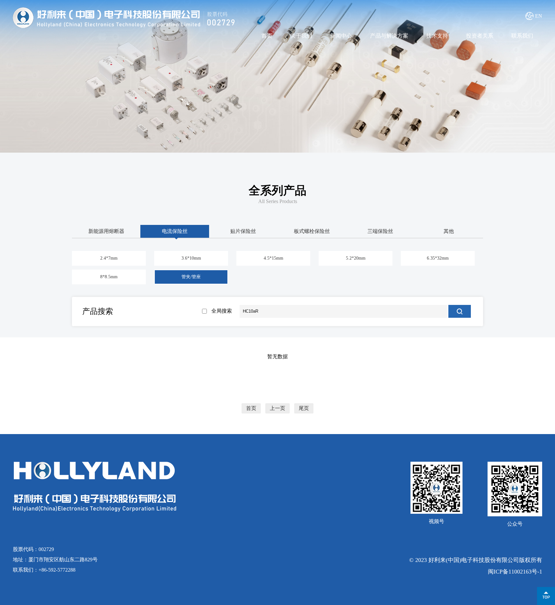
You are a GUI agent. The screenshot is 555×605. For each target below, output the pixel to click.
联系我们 (522, 36)
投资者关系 (479, 36)
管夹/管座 (191, 276)
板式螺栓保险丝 (312, 231)
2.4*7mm (109, 258)
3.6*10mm (191, 258)
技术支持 (437, 36)
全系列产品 (277, 190)
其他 (449, 231)
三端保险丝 (380, 231)
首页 (266, 36)
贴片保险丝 (243, 231)
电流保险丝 (175, 231)
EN (538, 16)
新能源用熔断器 (106, 231)
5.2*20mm (356, 258)
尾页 (304, 408)
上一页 (277, 408)
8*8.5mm (109, 276)
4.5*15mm (273, 258)
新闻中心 (341, 36)
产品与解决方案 (389, 36)
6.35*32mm (438, 258)
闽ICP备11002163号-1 (515, 571)
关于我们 (301, 36)
